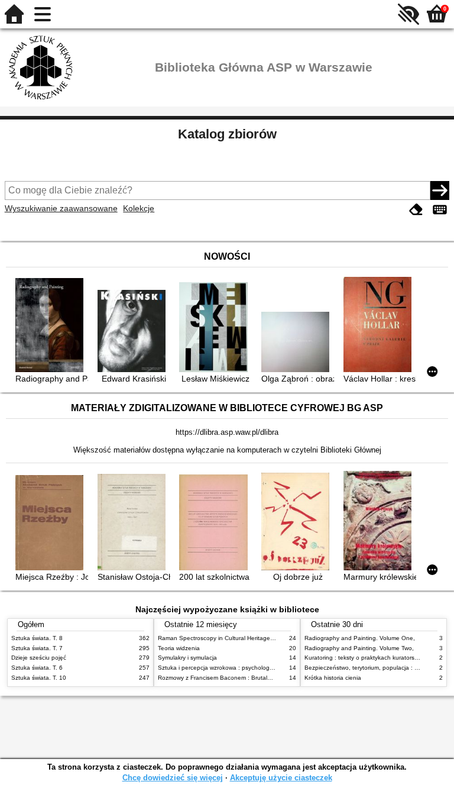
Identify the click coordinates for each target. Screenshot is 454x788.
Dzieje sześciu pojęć (38, 657)
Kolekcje (138, 208)
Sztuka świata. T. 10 (38, 677)
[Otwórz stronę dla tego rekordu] (51, 326)
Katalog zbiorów (227, 134)
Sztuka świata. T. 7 (37, 648)
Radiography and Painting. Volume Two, (359, 648)
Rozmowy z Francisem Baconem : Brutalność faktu (227, 677)
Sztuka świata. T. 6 (37, 667)
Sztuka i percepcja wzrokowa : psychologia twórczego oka (237, 667)
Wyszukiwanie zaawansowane (61, 208)
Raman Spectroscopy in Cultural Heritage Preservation (232, 638)
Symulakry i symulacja (187, 657)
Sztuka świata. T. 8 (37, 638)
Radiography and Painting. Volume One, (359, 638)
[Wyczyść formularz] (416, 209)
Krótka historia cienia (332, 677)
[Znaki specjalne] (439, 209)
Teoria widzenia (179, 648)
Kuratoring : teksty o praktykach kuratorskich (364, 657)
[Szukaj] (439, 190)
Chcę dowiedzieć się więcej (172, 777)
